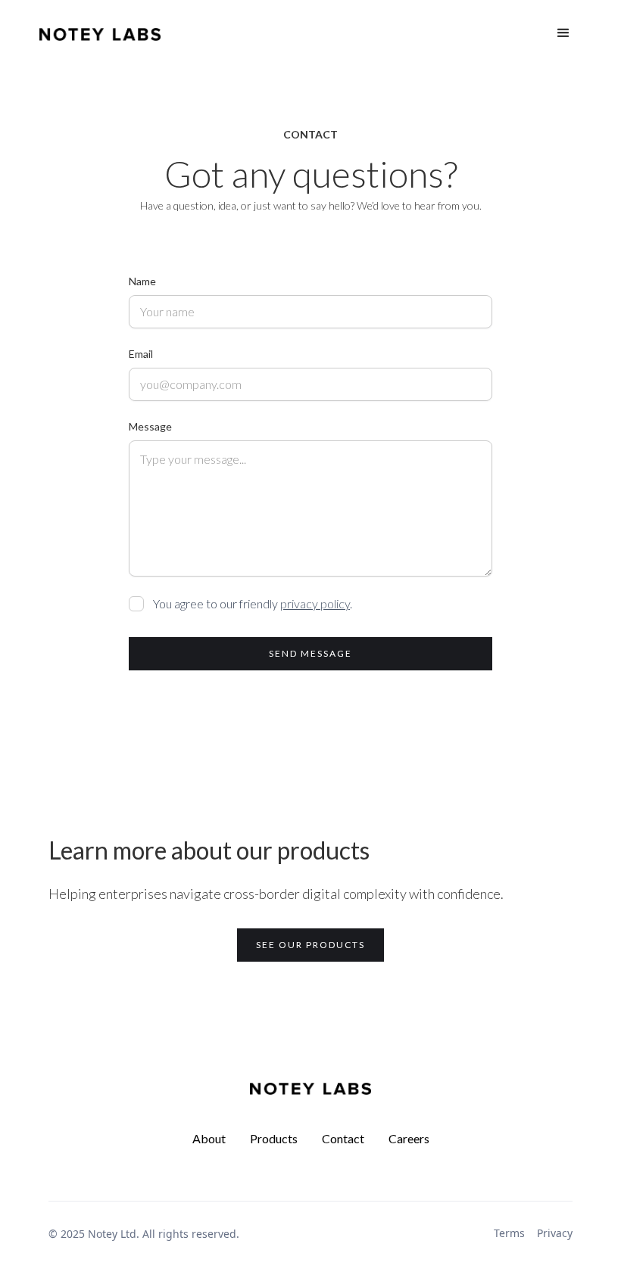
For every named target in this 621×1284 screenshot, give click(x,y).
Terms (509, 1233)
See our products (310, 944)
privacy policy (315, 603)
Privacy (555, 1233)
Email (141, 353)
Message (150, 426)
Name (142, 281)
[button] (563, 33)
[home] (100, 33)
